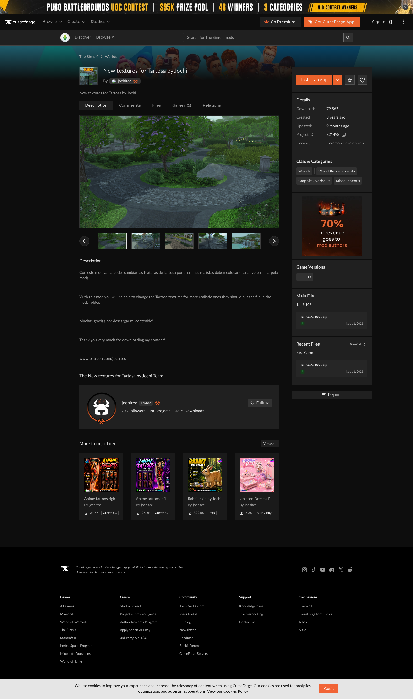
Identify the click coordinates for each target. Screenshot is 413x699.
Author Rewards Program (138, 622)
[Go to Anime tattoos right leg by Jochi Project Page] (101, 486)
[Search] (348, 37)
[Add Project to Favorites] (350, 80)
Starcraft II (68, 638)
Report (334, 394)
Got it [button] (329, 689)
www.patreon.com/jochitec (102, 359)
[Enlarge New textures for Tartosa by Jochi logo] (88, 76)
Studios (98, 21)
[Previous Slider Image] (84, 241)
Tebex (303, 622)
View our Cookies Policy (227, 691)
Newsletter (187, 630)
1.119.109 (304, 277)
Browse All (106, 37)
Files (156, 105)
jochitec (129, 403)
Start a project (130, 606)
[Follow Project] (362, 80)
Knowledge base (251, 606)
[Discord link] (332, 569)
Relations (212, 105)
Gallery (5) (181, 105)
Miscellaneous (348, 181)
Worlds (111, 57)
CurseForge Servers (193, 653)
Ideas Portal (188, 614)
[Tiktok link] (313, 569)
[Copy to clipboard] (343, 134)
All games (67, 606)
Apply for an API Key (135, 630)
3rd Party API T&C (133, 638)
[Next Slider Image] (274, 241)
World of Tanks (71, 661)
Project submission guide (138, 614)
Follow (262, 403)
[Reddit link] (350, 569)
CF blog (185, 622)
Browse (50, 21)
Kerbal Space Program (76, 646)
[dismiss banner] (405, 7)
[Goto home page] (21, 22)
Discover (83, 37)
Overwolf (305, 606)
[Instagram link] (304, 569)
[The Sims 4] (65, 37)
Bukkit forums (189, 646)
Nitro (302, 630)
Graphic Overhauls (314, 181)
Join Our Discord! (192, 606)
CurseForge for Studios (315, 614)
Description (96, 105)
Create (73, 21)
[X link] (341, 569)
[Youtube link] (323, 569)
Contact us (247, 622)
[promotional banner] (206, 7)
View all (355, 344)
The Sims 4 (88, 57)
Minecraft (67, 614)
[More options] (403, 22)
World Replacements (336, 171)
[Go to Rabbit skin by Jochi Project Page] (205, 486)
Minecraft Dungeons (75, 653)
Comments (130, 105)
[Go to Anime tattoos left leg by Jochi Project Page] (153, 486)
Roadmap (186, 638)
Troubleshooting (251, 614)
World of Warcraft (73, 622)
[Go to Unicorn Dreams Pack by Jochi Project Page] (257, 486)
